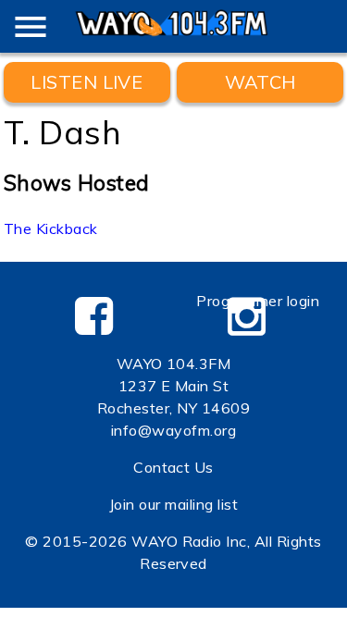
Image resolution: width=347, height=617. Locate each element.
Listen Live (87, 81)
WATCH (260, 81)
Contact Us (173, 467)
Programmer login (257, 300)
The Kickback (51, 228)
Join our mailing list (173, 504)
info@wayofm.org (173, 430)
